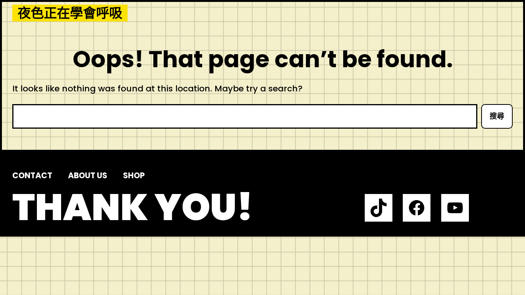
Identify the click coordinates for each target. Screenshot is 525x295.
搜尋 (497, 116)
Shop (134, 175)
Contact (32, 175)
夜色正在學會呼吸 (70, 13)
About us (87, 175)
